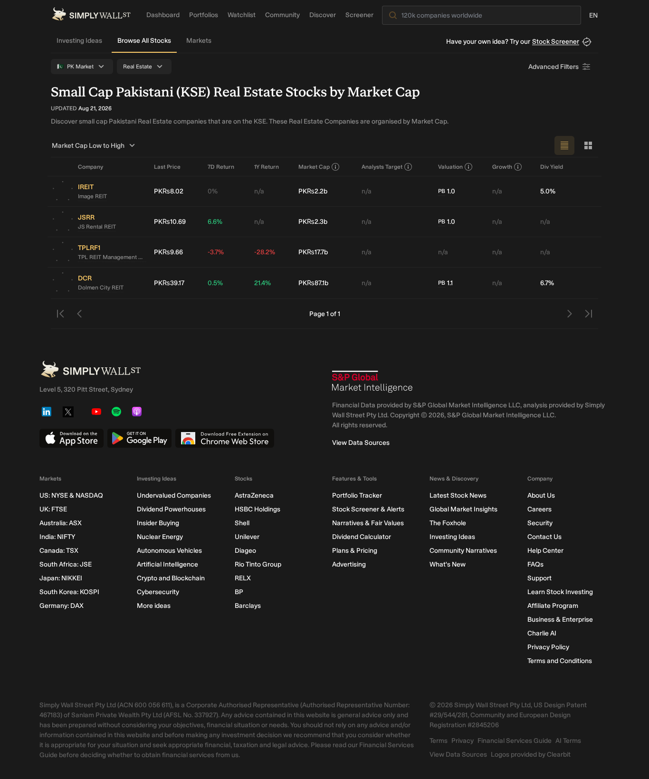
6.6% (215, 222)
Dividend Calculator (361, 537)
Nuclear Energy (160, 537)
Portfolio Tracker (357, 495)
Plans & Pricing (354, 551)
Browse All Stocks (144, 41)
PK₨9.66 (168, 252)
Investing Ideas (79, 41)
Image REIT (92, 196)
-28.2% (264, 252)
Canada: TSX (58, 551)
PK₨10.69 (170, 222)
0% (213, 191)
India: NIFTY (57, 537)
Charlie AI (541, 633)
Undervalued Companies (174, 495)
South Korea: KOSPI (69, 592)
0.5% (215, 283)
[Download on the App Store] (71, 438)
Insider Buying (158, 523)
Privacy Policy (548, 647)
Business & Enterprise (560, 620)
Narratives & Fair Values (368, 523)
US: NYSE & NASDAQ (71, 495)
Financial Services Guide (514, 741)
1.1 (445, 283)
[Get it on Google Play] (139, 438)
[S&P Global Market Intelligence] (372, 382)
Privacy (462, 741)
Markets (198, 41)
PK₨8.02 (168, 191)
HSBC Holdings (257, 509)
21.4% (262, 283)
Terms (438, 741)
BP (239, 592)
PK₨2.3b (312, 222)
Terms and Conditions (559, 661)
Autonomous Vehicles (169, 551)
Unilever (247, 537)
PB (441, 191)
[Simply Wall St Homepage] (91, 14)
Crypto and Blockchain (171, 578)
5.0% (547, 191)
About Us (541, 495)
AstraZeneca (254, 495)
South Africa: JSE (65, 564)
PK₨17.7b (313, 252)
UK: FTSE (53, 509)
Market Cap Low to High (88, 146)
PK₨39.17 (169, 283)
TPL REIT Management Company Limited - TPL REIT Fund (112, 257)
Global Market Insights (463, 509)
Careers (539, 509)
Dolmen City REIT (101, 287)
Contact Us (544, 537)
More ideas (154, 606)
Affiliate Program (552, 606)
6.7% (547, 283)
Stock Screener (555, 42)
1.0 (446, 191)
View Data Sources (361, 443)
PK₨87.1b (313, 283)
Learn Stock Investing (560, 592)
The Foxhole (447, 523)
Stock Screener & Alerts (368, 509)
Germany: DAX (61, 606)
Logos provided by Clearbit (531, 754)
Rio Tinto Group (258, 564)
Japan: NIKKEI (60, 578)
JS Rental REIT (97, 226)
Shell (242, 523)
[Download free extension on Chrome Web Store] (224, 438)
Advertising (349, 564)
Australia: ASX (60, 523)
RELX (243, 578)
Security (540, 523)
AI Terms (568, 741)
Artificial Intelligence (167, 564)
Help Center (545, 551)
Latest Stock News (458, 495)
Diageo (245, 551)
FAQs (535, 564)
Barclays (248, 606)
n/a (259, 191)
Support (539, 578)
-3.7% (216, 252)
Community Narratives (463, 551)
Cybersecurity (158, 592)
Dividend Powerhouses (171, 509)
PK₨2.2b (312, 191)
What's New (447, 564)
